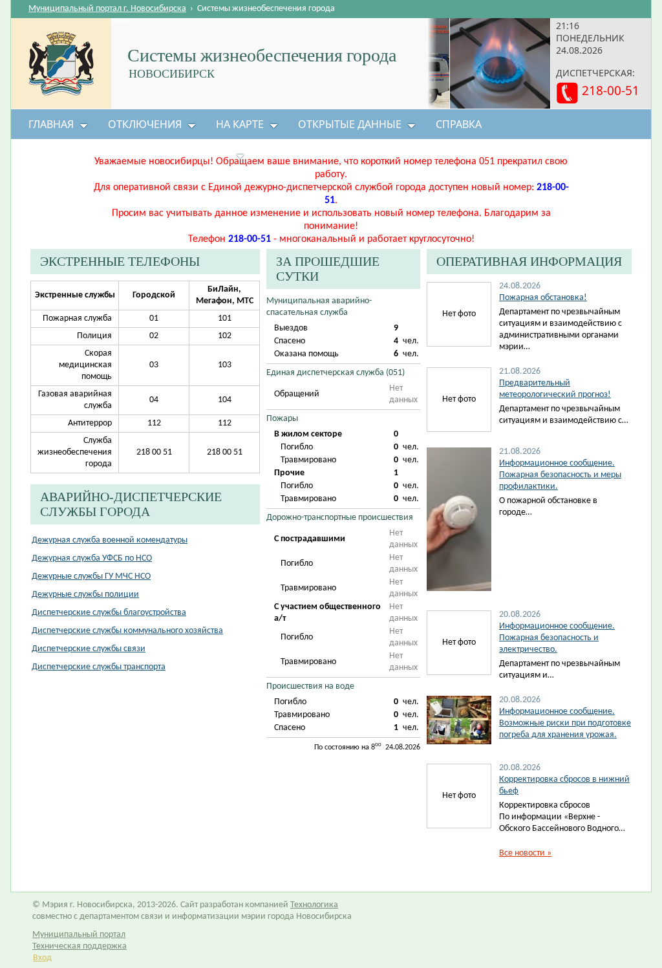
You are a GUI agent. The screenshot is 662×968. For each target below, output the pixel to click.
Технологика (314, 905)
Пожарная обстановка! (543, 298)
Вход (42, 958)
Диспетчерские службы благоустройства (109, 613)
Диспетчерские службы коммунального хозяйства (127, 631)
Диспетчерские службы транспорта (99, 667)
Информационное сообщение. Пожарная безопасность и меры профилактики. (560, 474)
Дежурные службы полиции (85, 594)
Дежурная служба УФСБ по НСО (92, 558)
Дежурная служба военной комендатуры (109, 540)
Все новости (525, 853)
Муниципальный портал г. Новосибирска (107, 9)
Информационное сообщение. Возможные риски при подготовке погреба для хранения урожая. (565, 723)
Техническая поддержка (79, 946)
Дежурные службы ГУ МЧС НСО (91, 576)
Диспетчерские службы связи (88, 649)
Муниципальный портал (78, 935)
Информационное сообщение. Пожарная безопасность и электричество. (557, 637)
